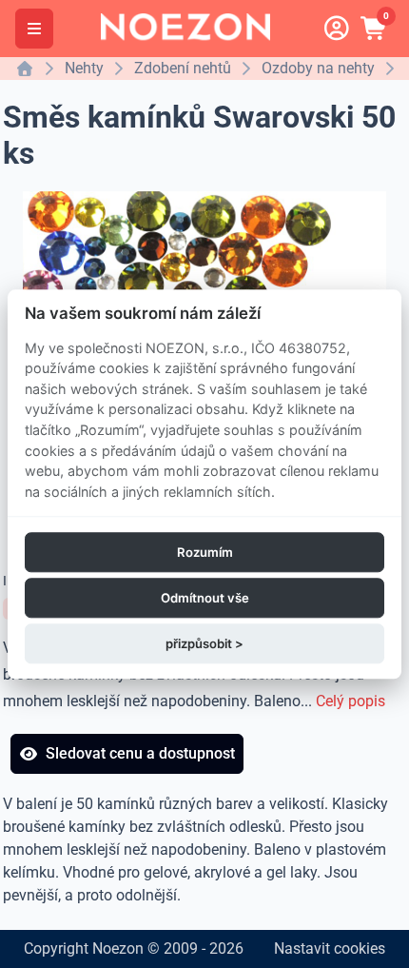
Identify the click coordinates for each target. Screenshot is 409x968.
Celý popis (350, 701)
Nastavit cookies (329, 948)
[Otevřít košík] (375, 29)
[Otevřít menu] (34, 29)
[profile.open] (337, 28)
